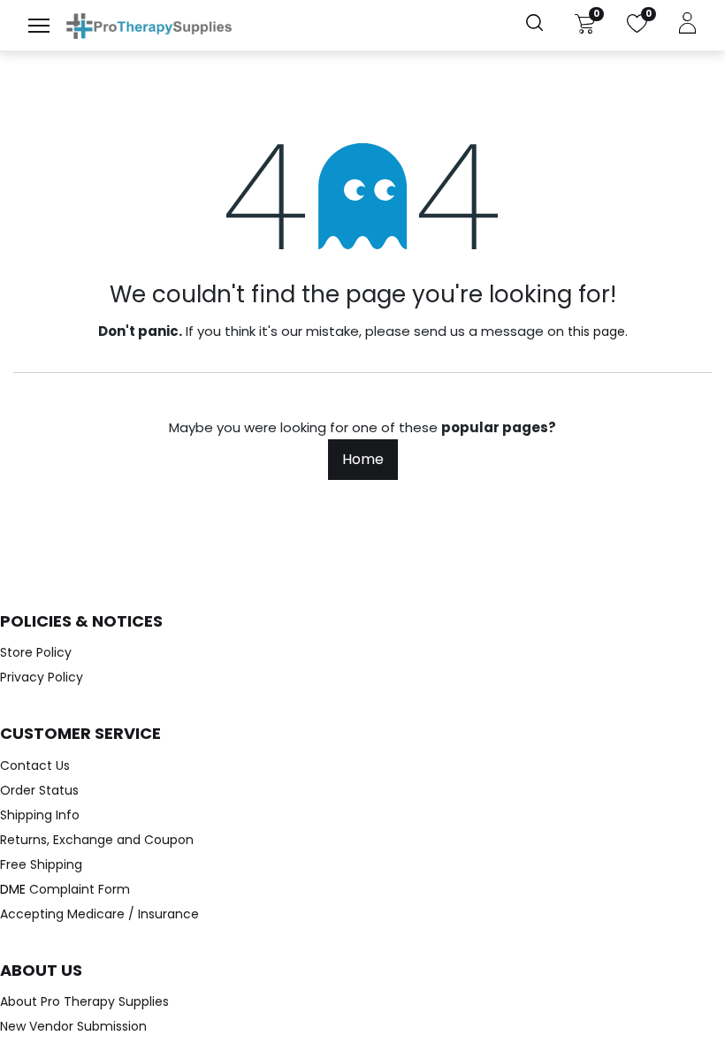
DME (65, 889)
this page (596, 331)
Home (363, 459)
